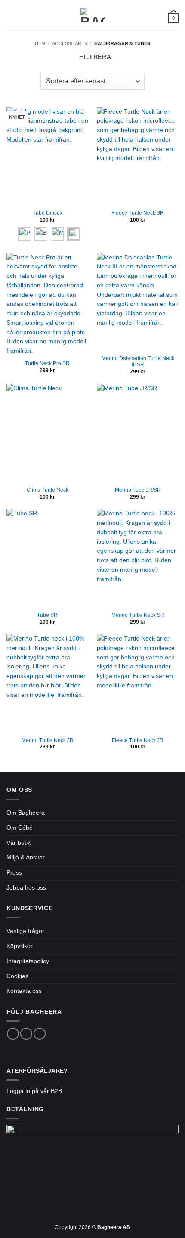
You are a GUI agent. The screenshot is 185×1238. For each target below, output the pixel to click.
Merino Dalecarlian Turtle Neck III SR (138, 361)
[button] (10, 15)
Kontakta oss (24, 991)
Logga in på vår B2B (34, 1091)
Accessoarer (70, 43)
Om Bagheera (25, 813)
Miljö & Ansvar (25, 857)
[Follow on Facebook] (13, 1034)
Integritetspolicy (27, 961)
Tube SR (47, 615)
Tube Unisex (47, 213)
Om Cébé (19, 828)
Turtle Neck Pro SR (47, 363)
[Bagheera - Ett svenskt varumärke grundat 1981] (92, 15)
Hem (40, 43)
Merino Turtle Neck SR (137, 615)
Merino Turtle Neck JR (48, 740)
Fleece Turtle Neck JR (137, 740)
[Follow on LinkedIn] (40, 1034)
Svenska (152, 17)
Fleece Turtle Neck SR (137, 213)
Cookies (17, 976)
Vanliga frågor (25, 931)
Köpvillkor (19, 946)
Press (14, 872)
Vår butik (18, 843)
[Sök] (24, 15)
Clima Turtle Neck (47, 490)
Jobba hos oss (26, 887)
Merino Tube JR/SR (138, 490)
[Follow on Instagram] (26, 1034)
